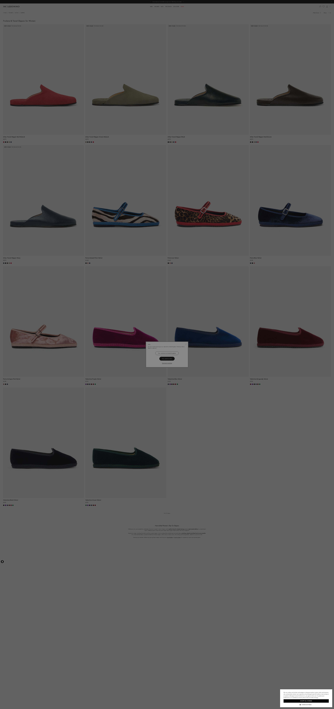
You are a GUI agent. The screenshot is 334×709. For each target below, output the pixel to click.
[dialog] (167, 354)
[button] (306, 705)
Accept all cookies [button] (306, 701)
